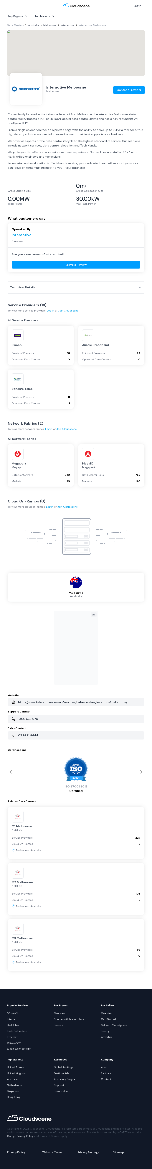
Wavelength (14, 1043)
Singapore (13, 1091)
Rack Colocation (17, 1031)
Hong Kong (13, 1097)
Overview (59, 1013)
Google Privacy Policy (20, 1136)
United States (15, 1067)
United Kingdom (17, 1073)
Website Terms (52, 1152)
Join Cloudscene (68, 310)
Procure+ (59, 1025)
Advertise (107, 1037)
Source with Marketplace (69, 1019)
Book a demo (62, 1091)
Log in (50, 310)
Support (59, 1085)
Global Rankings (63, 1067)
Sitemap (118, 1152)
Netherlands (14, 1085)
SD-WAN (12, 1013)
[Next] (11, 772)
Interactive (67, 25)
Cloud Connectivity (19, 1048)
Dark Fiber (13, 1025)
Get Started (108, 1019)
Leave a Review (76, 265)
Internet (12, 1019)
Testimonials (61, 1073)
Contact (106, 1079)
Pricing (105, 1031)
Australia (33, 25)
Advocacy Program (65, 1079)
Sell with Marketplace (114, 1025)
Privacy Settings (88, 1152)
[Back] (141, 772)
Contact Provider (129, 90)
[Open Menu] (10, 6)
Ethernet (12, 1037)
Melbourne (49, 25)
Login (137, 6)
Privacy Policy (16, 1152)
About (105, 1067)
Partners (106, 1073)
